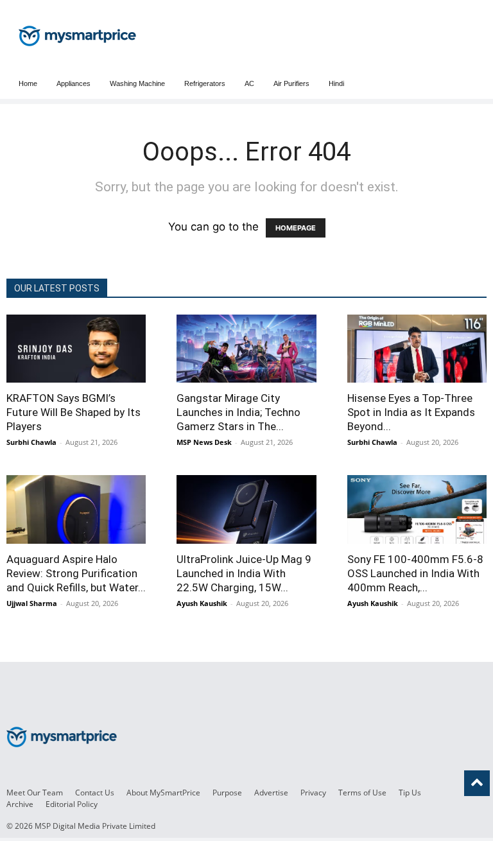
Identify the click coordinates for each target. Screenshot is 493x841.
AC (249, 83)
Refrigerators (204, 83)
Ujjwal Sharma (31, 603)
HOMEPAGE (295, 227)
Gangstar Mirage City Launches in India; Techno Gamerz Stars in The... (238, 412)
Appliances (73, 83)
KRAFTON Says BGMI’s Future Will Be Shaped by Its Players (73, 412)
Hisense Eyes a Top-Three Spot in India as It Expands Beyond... (411, 412)
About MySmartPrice (163, 792)
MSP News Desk (204, 442)
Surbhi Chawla (31, 442)
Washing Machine (137, 83)
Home (28, 83)
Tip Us (410, 792)
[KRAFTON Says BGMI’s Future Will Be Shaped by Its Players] (76, 349)
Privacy (313, 792)
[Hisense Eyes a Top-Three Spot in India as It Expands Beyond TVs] (417, 349)
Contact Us (94, 792)
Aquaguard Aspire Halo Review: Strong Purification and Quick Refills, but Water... (76, 573)
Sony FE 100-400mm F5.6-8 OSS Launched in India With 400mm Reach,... (415, 573)
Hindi (336, 83)
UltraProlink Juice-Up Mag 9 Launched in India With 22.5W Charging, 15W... (244, 573)
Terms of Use (362, 792)
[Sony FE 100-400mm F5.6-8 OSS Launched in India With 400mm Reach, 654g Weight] (417, 509)
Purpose (227, 792)
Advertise (271, 792)
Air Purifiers (291, 83)
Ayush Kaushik (202, 603)
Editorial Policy (72, 804)
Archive (19, 804)
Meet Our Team (34, 792)
